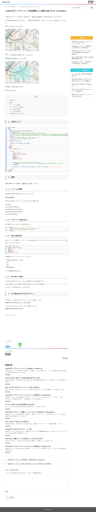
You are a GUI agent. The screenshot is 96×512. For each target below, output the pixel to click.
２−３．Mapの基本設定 (14, 109)
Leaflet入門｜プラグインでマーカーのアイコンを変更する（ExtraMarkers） (28, 395)
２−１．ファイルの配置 (14, 104)
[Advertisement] (17, 326)
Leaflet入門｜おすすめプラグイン (14, 308)
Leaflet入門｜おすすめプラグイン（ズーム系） (17, 302)
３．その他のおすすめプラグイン (15, 113)
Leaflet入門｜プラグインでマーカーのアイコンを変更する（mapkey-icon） (28, 446)
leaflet (66, 358)
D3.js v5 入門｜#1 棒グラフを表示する (17, 421)
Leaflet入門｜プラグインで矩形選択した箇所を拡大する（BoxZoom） (26, 459)
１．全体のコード (11, 100)
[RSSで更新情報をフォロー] (92, 2)
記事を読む (7, 374)
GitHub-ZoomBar (9, 197)
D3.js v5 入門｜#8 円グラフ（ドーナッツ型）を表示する (22, 387)
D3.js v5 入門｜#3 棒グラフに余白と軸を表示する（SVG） (23, 378)
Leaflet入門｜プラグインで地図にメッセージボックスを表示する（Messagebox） (30, 412)
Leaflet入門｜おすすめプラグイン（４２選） (18, 429)
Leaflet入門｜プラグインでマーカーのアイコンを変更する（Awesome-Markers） (82, 52)
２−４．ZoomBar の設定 (15, 111)
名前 (7, 491)
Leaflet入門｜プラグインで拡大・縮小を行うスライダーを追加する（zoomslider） (30, 463)
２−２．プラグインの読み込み (16, 107)
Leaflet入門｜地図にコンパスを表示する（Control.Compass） (24, 438)
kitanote (6, 2)
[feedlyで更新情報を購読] (89, 2)
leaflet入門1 (25, 183)
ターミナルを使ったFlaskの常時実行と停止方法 (19, 404)
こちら (11, 90)
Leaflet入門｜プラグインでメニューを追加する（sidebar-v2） (24, 368)
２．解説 (9, 102)
